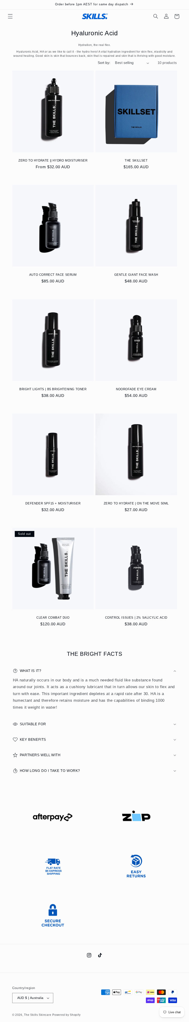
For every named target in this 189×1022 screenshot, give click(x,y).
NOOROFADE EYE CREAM (136, 389)
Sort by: (104, 63)
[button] (10, 16)
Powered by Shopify (66, 1014)
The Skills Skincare (37, 1014)
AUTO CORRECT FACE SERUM (53, 274)
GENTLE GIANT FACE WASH (136, 274)
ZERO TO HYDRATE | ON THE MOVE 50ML (136, 503)
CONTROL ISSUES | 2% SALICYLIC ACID (136, 617)
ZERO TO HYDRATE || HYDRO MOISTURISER (52, 160)
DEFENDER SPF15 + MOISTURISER (52, 503)
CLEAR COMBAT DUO (52, 617)
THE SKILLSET (136, 160)
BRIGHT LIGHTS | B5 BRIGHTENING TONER (52, 389)
